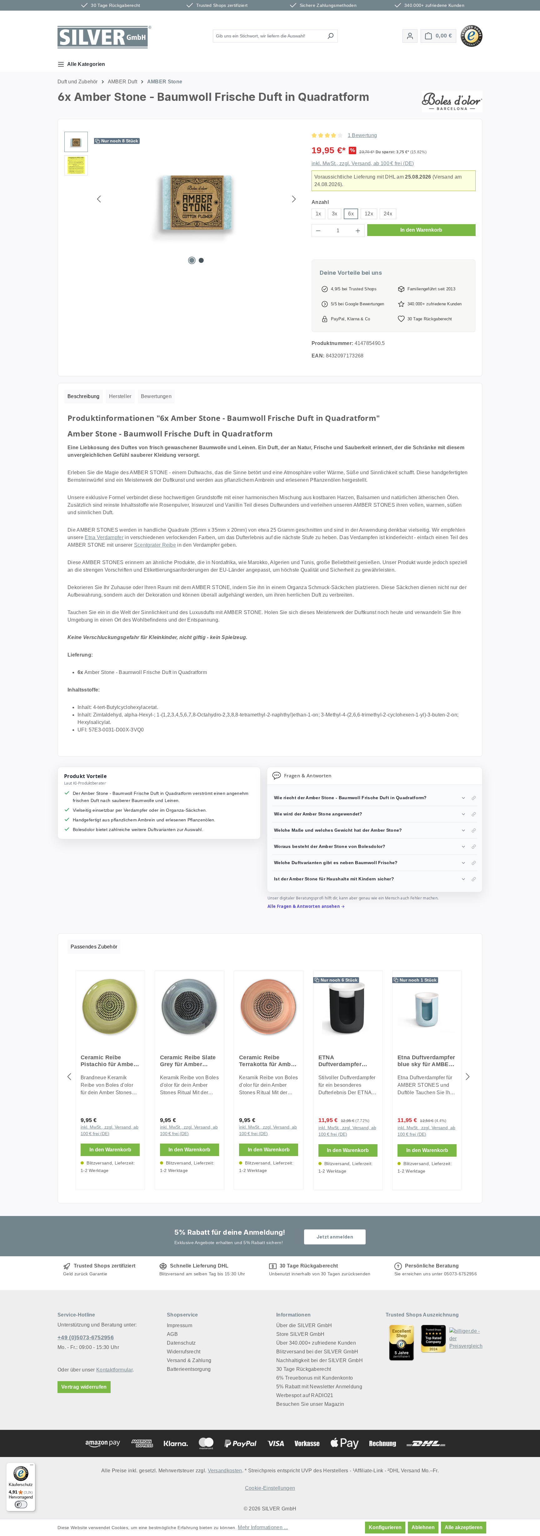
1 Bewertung (362, 135)
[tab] (83, 396)
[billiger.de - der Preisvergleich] (465, 1342)
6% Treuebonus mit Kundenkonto (314, 1378)
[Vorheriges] (98, 199)
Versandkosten (225, 1470)
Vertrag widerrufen (84, 1387)
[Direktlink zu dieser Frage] (473, 798)
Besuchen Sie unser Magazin (310, 1404)
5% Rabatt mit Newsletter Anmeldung (319, 1386)
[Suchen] (330, 36)
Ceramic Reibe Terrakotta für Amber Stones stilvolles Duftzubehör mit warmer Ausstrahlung (267, 1061)
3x (335, 213)
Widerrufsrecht (183, 1351)
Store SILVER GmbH (300, 1334)
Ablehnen (423, 1527)
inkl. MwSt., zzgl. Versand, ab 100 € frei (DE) (363, 163)
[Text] (433, 1342)
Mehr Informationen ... (263, 1527)
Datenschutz (181, 1343)
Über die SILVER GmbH (304, 1325)
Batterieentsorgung (189, 1369)
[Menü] (31, 1466)
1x (318, 213)
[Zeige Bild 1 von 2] (191, 260)
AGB (172, 1334)
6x (351, 213)
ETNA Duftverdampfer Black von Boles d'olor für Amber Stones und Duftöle (345, 1061)
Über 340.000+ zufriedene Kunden (316, 1343)
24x (388, 213)
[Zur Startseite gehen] (104, 37)
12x (369, 213)
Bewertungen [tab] (156, 396)
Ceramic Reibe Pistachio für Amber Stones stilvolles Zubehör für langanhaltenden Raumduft (108, 1061)
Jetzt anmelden (335, 1236)
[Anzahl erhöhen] (358, 230)
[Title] (402, 1342)
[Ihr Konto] (410, 36)
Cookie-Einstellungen (270, 1488)
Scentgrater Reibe (155, 545)
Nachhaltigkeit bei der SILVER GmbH (319, 1360)
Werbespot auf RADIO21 (304, 1395)
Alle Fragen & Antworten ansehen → (306, 906)
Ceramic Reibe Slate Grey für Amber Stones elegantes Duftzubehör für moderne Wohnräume (188, 1061)
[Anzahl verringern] (318, 230)
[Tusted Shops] (471, 35)
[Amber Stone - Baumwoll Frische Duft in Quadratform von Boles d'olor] (196, 199)
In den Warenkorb (421, 230)
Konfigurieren (385, 1527)
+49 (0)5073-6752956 (86, 1337)
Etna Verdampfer (104, 537)
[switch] (21, 1504)
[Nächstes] (294, 199)
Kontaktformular (114, 1369)
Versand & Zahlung (189, 1360)
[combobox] (268, 36)
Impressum (179, 1325)
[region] (181, 199)
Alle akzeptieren (463, 1527)
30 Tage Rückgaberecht (303, 1369)
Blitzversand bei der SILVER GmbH (317, 1351)
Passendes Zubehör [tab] (94, 946)
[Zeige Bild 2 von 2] (201, 260)
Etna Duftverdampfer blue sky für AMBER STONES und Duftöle (426, 1061)
